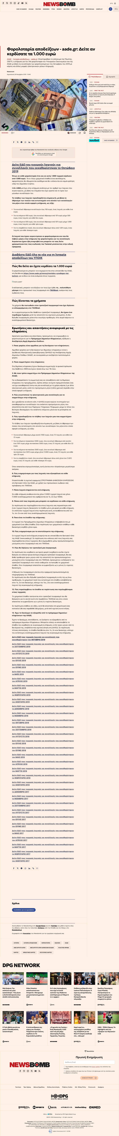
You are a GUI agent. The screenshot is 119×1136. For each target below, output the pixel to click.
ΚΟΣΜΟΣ (59, 9)
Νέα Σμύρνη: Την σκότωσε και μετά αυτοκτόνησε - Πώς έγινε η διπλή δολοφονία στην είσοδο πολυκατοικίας (12, 992)
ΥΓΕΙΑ (53, 9)
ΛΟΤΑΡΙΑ (16, 943)
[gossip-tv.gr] (24, 1107)
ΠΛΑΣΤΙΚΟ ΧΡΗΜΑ (63, 947)
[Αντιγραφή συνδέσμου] (79, 133)
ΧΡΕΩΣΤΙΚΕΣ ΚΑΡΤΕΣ (29, 952)
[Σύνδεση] (110, 9)
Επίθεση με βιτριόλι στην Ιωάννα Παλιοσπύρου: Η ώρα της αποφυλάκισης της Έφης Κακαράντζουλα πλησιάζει (83, 993)
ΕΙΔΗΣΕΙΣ (57, 943)
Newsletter (27, 933)
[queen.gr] (52, 1107)
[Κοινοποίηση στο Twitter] (17, 142)
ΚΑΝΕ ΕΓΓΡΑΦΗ (87, 1078)
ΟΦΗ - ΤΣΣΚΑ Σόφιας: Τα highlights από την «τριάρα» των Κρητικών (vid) (106, 1030)
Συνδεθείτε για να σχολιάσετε (24, 910)
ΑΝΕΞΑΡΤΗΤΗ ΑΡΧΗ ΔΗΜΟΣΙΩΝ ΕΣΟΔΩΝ (42, 947)
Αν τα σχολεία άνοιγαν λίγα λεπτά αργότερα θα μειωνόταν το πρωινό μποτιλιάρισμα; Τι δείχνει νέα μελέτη (102, 94)
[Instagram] (14, 3)
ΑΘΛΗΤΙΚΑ (66, 9)
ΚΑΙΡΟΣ (82, 9)
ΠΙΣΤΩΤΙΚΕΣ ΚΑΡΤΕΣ (46, 952)
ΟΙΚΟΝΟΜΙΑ (46, 9)
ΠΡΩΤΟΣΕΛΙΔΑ (90, 9)
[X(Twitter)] (7, 3)
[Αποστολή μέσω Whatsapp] (25, 142)
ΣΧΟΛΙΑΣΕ (73, 133)
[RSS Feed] (26, 3)
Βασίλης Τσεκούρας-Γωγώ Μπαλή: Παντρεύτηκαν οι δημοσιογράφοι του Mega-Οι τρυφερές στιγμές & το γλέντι (105, 993)
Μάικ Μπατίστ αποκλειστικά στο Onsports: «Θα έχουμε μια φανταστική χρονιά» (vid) (35, 992)
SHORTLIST (99, 9)
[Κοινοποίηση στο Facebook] (14, 142)
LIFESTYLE (74, 9)
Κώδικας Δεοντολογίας (53, 1087)
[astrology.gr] (66, 1107)
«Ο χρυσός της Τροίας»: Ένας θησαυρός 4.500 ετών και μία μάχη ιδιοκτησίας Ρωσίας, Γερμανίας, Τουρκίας (58, 1031)
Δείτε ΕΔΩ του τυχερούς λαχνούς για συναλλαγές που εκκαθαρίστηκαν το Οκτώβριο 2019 (43, 168)
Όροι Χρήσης (27, 1087)
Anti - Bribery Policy (80, 1087)
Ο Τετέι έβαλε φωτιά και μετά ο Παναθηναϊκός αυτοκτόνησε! (11, 1029)
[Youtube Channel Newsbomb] (22, 3)
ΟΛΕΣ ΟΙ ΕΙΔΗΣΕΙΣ (21, 9)
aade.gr (34, 59)
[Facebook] (3, 3)
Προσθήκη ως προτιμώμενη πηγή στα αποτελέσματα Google (45, 154)
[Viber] (11, 3)
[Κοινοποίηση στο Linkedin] (29, 142)
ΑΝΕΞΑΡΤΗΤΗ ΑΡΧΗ (19, 947)
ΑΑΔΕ (9, 59)
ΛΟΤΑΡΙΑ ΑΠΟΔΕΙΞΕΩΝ (30, 943)
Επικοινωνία (91, 1087)
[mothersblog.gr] (80, 1107)
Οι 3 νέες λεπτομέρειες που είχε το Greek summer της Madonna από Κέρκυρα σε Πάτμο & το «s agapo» (59, 992)
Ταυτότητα (18, 1087)
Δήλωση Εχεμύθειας (39, 1087)
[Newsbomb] (29, 1065)
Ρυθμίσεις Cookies (67, 1087)
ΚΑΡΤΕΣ (16, 952)
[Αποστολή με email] (37, 142)
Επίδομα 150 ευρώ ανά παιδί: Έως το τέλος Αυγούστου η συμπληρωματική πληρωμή (102, 85)
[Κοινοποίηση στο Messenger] (21, 142)
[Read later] (84, 133)
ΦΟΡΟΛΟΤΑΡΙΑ (46, 943)
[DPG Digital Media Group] (59, 1097)
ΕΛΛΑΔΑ (31, 9)
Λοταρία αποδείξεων (21, 59)
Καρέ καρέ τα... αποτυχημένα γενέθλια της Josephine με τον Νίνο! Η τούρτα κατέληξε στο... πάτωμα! (83, 1031)
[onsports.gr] (38, 1107)
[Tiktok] (18, 3)
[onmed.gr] (94, 1107)
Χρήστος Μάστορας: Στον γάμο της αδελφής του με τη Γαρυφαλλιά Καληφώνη (102, 112)
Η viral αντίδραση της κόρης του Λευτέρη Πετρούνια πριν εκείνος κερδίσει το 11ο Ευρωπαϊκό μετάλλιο (34, 1031)
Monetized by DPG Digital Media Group (65, 1114)
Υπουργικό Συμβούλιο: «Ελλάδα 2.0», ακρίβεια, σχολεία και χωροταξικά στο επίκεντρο (100, 121)
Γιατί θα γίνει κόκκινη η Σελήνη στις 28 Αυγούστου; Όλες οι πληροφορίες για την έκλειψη (101, 131)
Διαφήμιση (101, 1087)
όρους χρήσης (96, 1066)
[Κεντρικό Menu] (116, 9)
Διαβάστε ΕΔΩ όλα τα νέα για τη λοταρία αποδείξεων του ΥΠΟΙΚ (39, 256)
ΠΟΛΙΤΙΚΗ (38, 9)
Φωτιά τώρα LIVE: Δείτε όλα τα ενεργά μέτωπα (101, 104)
